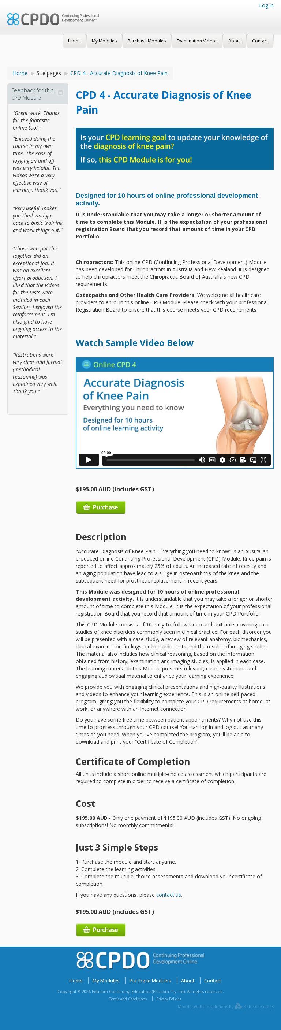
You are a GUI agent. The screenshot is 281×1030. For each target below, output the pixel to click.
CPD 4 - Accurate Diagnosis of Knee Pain (119, 73)
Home (20, 73)
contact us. (169, 894)
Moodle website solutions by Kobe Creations (226, 1006)
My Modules (106, 980)
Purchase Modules (150, 980)
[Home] (53, 24)
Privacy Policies (168, 998)
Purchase (101, 507)
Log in (266, 5)
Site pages (49, 73)
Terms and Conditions (128, 998)
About (187, 980)
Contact (212, 980)
